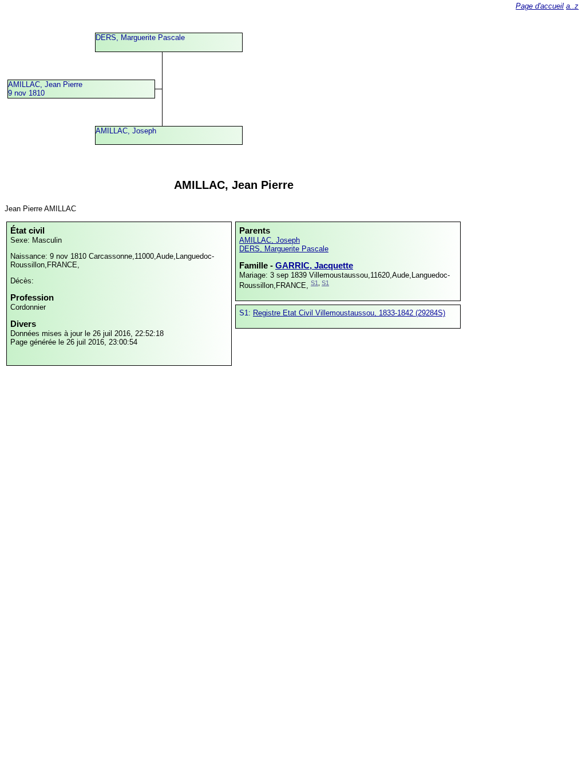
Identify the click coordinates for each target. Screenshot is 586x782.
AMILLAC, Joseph (126, 131)
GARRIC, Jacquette (314, 265)
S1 (314, 282)
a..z (572, 6)
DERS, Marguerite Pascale (140, 37)
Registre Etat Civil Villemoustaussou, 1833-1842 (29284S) (349, 313)
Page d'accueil (540, 6)
